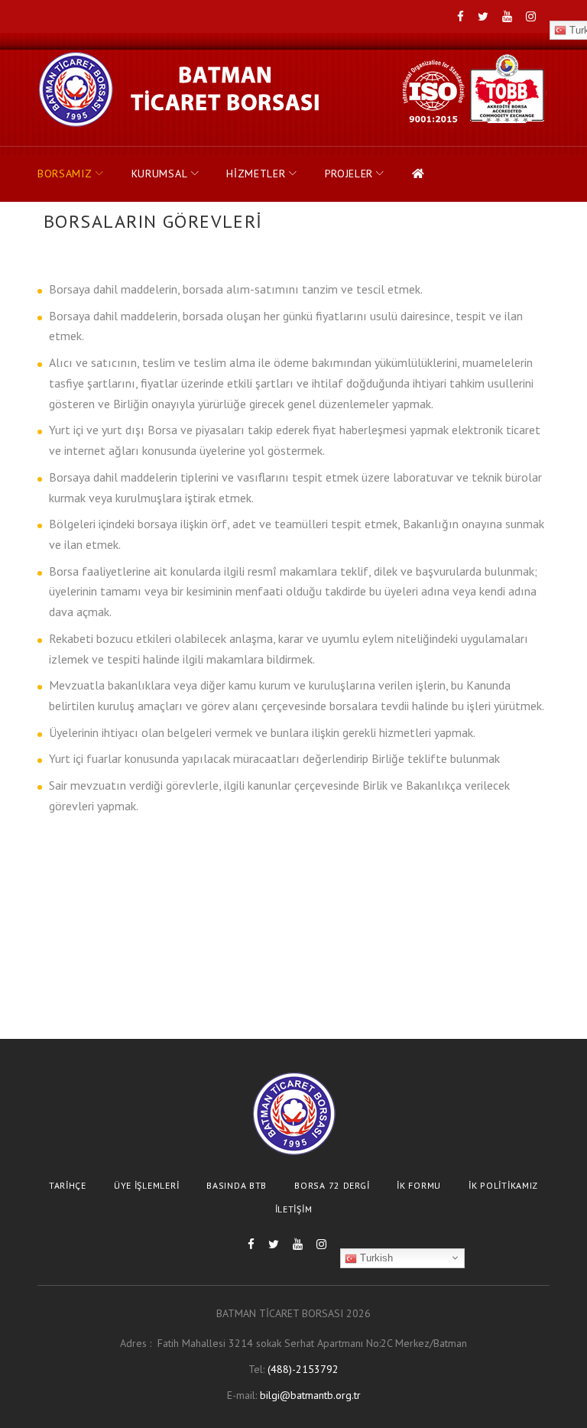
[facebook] (460, 17)
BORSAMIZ (64, 173)
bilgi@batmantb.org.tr (310, 1395)
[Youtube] (507, 17)
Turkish (375, 1258)
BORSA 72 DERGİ (331, 1185)
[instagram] (531, 17)
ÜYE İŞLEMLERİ (146, 1185)
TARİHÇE (67, 1185)
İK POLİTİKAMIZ (503, 1185)
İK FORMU (419, 1185)
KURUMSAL (159, 173)
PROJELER (349, 173)
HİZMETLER (255, 173)
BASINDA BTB (236, 1185)
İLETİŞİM (294, 1209)
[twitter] (483, 17)
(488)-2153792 (303, 1369)
